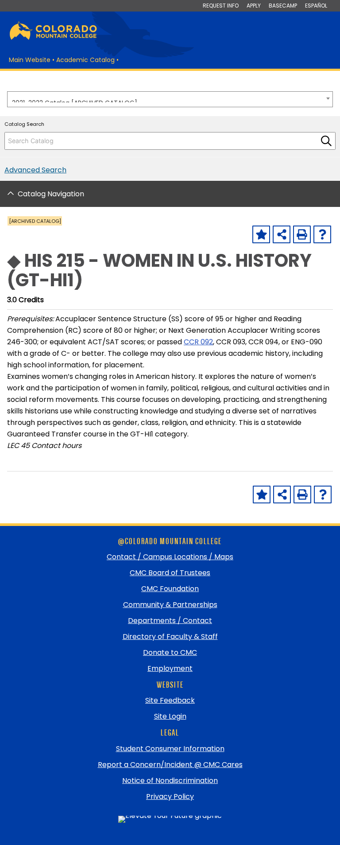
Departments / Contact (170, 620)
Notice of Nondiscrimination (170, 780)
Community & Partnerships (170, 605)
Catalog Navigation (51, 194)
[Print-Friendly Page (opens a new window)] (302, 234)
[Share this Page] (281, 234)
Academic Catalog (85, 59)
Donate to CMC (170, 652)
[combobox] (170, 99)
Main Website (29, 59)
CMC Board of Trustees (170, 573)
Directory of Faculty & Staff (170, 636)
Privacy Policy (170, 796)
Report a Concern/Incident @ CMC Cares (170, 764)
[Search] (326, 141)
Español (316, 5)
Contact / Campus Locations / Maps (170, 557)
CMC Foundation (170, 589)
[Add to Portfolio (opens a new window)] (261, 234)
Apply (254, 5)
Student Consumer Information (170, 749)
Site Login (170, 716)
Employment (170, 668)
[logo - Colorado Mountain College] (53, 38)
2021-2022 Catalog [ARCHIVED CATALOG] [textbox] (74, 100)
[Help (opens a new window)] (322, 234)
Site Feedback (170, 700)
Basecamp (283, 5)
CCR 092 (198, 342)
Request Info (221, 5)
